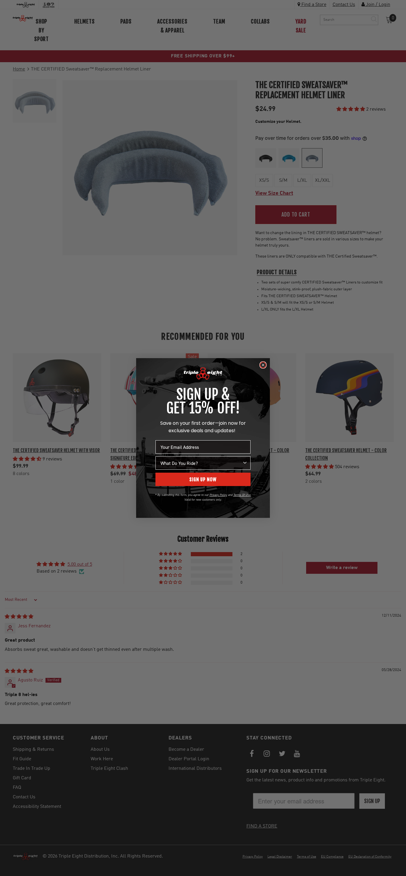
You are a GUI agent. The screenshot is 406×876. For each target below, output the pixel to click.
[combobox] (201, 463)
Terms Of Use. (242, 495)
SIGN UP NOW (203, 479)
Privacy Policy (218, 495)
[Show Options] (245, 463)
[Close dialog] (263, 365)
